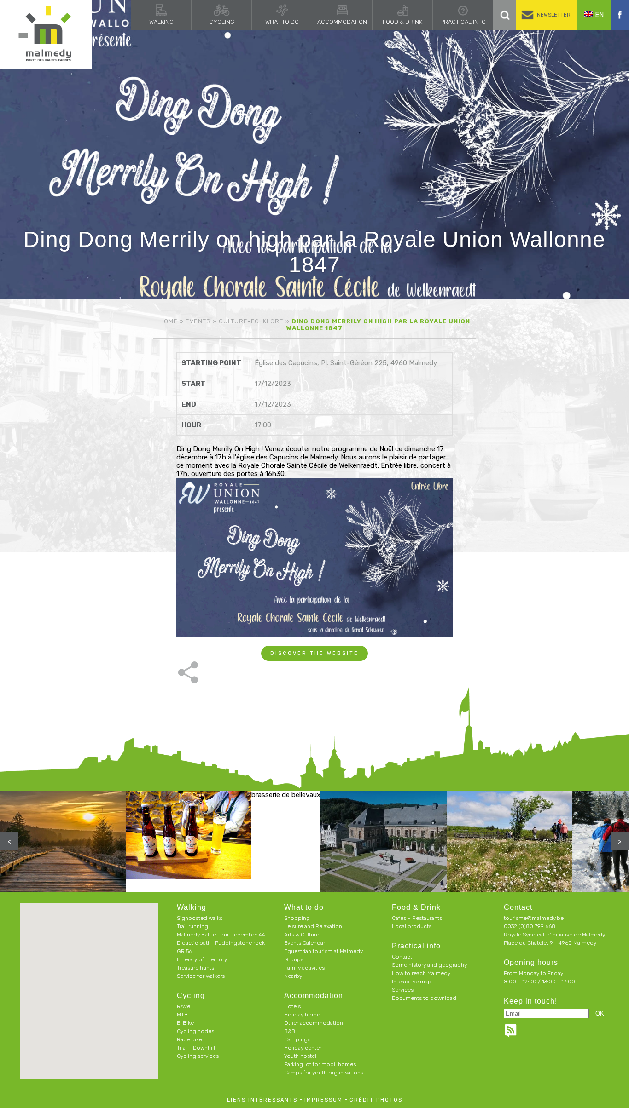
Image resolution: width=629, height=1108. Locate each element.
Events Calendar (304, 943)
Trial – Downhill (196, 1048)
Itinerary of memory (202, 959)
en (599, 15)
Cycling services (198, 1056)
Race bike (189, 1039)
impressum (323, 1100)
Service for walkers (201, 976)
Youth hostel (300, 1056)
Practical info (463, 21)
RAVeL (185, 1006)
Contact (402, 956)
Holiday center (302, 1048)
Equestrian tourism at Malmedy (323, 951)
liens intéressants (262, 1100)
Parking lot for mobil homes (320, 1064)
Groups (293, 959)
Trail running (192, 926)
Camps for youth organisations (323, 1072)
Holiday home (302, 1014)
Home (168, 321)
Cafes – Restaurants (417, 918)
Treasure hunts (195, 967)
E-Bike (185, 1023)
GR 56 (184, 951)
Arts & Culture (301, 934)
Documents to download (424, 998)
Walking (161, 21)
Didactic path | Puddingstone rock (221, 943)
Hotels (292, 1006)
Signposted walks (199, 918)
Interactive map (411, 981)
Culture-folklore (251, 321)
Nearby (293, 976)
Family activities (304, 967)
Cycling (221, 21)
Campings (297, 1039)
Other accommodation (313, 1023)
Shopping (297, 918)
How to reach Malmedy (421, 973)
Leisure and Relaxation (313, 926)
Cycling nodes (195, 1031)
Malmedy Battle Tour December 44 (221, 934)
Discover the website (314, 653)
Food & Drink (402, 21)
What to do (282, 21)
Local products (411, 926)
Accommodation (342, 21)
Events (198, 321)
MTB (182, 1014)
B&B (289, 1031)
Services (403, 990)
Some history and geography (429, 965)
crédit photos (375, 1100)
